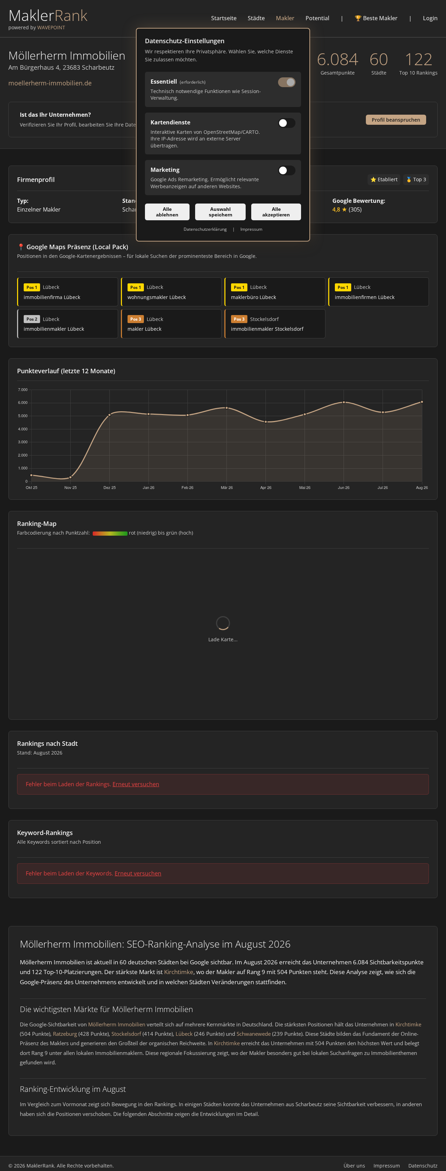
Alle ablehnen (167, 211)
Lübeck (184, 1033)
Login (430, 18)
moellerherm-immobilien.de (50, 83)
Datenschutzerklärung (205, 229)
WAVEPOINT (51, 27)
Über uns (354, 1165)
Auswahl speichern (220, 211)
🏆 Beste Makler (376, 18)
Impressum (251, 229)
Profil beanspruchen (396, 119)
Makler (285, 18)
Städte (256, 18)
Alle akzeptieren (276, 211)
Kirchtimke (178, 972)
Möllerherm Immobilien (116, 1024)
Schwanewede (254, 1033)
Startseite (224, 18)
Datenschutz (423, 1165)
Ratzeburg (65, 1033)
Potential (317, 18)
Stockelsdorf (126, 1033)
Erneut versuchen (136, 784)
